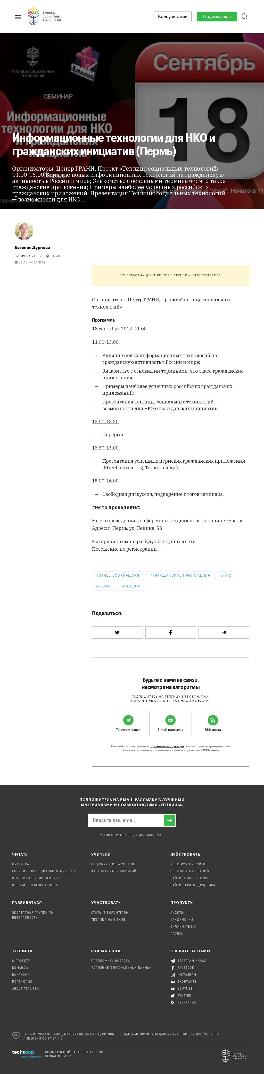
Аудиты (177, 912)
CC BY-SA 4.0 (52, 1038)
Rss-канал (187, 1002)
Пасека (176, 933)
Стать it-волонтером (110, 912)
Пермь (105, 586)
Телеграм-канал (192, 961)
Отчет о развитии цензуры (36, 878)
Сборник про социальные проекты (43, 871)
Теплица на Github (108, 919)
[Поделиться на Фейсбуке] (170, 632)
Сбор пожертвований (189, 871)
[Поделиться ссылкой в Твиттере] (117, 632)
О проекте (21, 961)
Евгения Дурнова (32, 247)
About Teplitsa (25, 988)
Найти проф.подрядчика (193, 885)
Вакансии (21, 974)
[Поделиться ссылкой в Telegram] (224, 632)
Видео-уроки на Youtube (113, 864)
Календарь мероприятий (114, 871)
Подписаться (217, 16)
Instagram (187, 974)
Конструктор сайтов (189, 864)
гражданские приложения (181, 575)
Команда (20, 968)
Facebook (186, 968)
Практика (20, 864)
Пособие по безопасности (36, 885)
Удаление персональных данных (121, 968)
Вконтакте (187, 981)
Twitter (184, 995)
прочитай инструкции (167, 746)
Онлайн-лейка (183, 926)
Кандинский (181, 919)
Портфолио (22, 981)
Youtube (185, 988)
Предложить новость (110, 961)
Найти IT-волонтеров (189, 878)
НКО (228, 575)
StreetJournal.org (119, 575)
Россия (133, 586)
